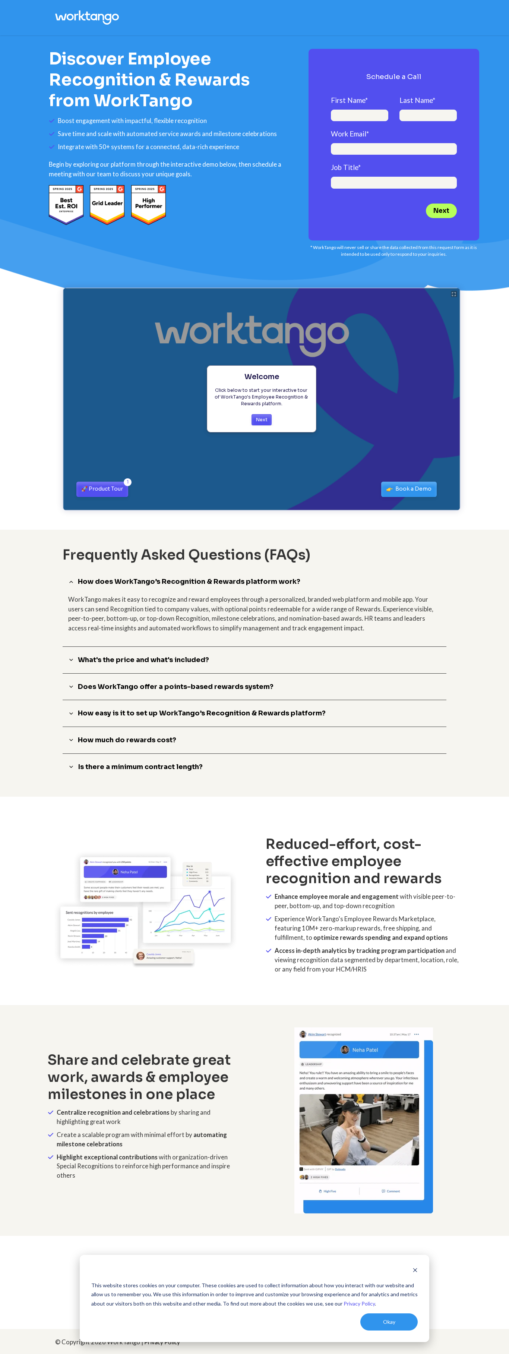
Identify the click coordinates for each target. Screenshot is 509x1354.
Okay (389, 1322)
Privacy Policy (359, 1303)
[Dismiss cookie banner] (415, 1271)
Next (441, 211)
